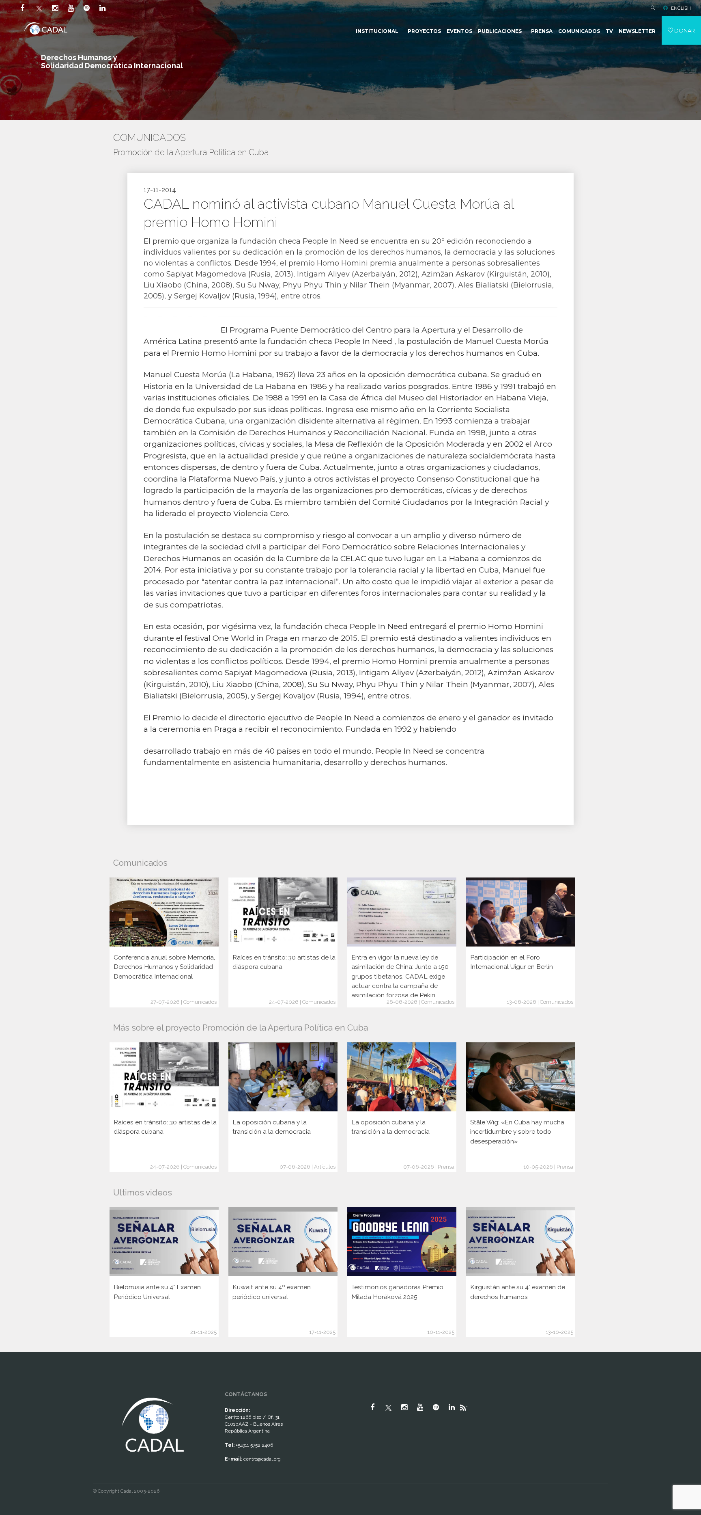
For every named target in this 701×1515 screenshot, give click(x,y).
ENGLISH (681, 8)
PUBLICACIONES (500, 31)
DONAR (684, 30)
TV (609, 31)
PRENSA (542, 31)
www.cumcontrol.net (15, 1388)
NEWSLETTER (637, 31)
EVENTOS (459, 31)
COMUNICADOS (579, 31)
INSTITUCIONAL (377, 31)
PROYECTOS (424, 31)
